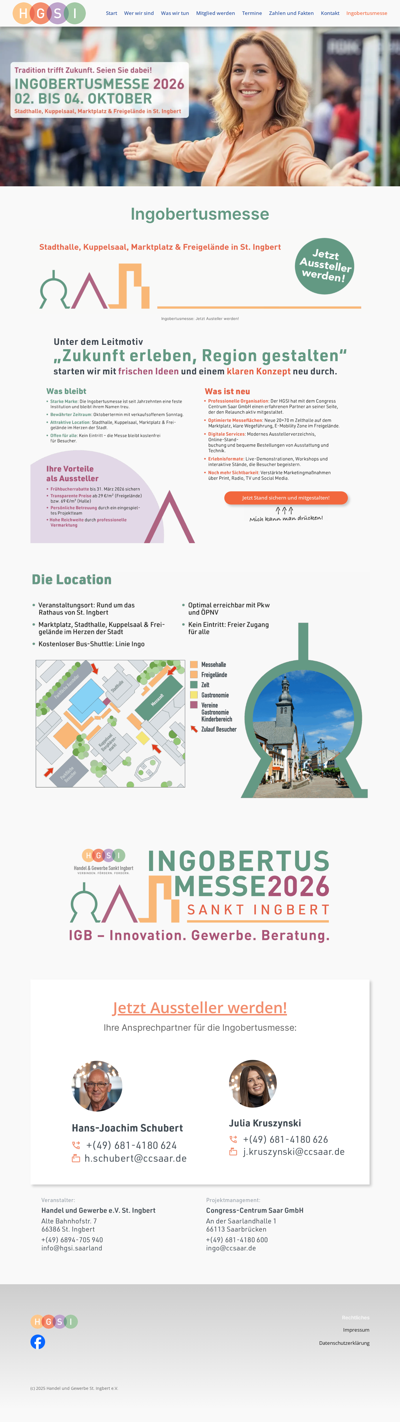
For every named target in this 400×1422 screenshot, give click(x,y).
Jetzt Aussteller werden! (200, 1007)
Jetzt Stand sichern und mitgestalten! (286, 497)
